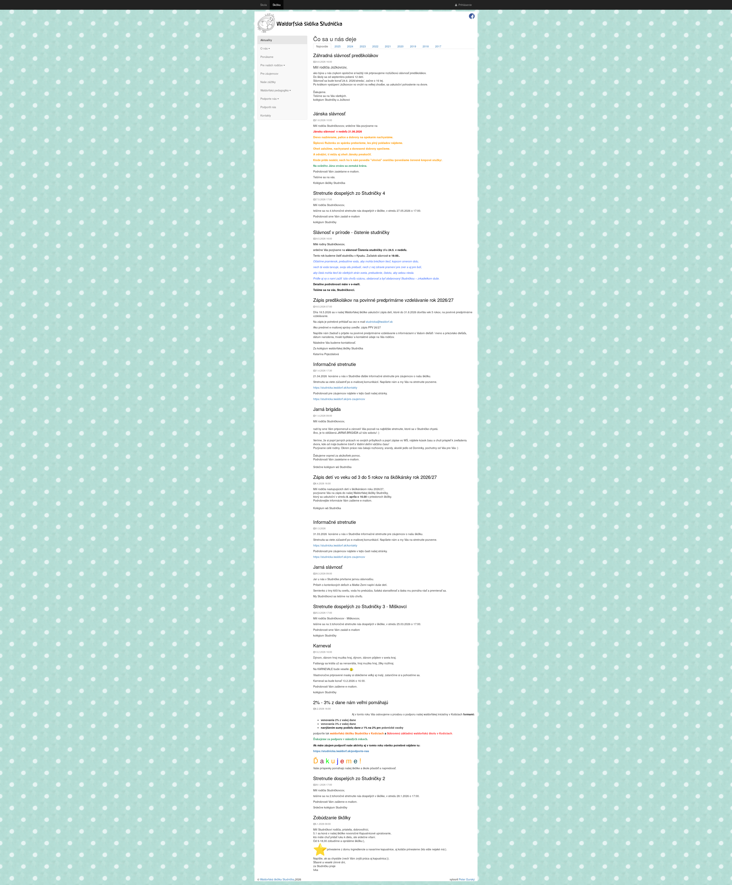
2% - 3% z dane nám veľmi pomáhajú (350, 702)
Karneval (322, 645)
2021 (388, 46)
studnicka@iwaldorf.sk (379, 321)
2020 (400, 46)
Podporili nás (268, 107)
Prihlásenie (465, 5)
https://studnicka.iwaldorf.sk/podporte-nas (341, 751)
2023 (363, 46)
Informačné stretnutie (334, 364)
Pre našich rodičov (271, 65)
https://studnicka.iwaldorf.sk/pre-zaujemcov (339, 399)
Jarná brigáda (327, 409)
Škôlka (277, 5)
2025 (338, 46)
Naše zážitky (268, 82)
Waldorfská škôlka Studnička (277, 879)
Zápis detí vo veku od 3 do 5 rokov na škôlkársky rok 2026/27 (375, 477)
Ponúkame (266, 57)
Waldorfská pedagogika (274, 90)
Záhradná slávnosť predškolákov (345, 55)
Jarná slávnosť (327, 566)
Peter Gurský (467, 879)
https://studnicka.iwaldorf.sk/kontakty (335, 387)
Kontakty (265, 115)
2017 (438, 46)
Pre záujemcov (269, 73)
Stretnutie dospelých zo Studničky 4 (349, 192)
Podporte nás (268, 99)
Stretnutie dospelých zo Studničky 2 (349, 778)
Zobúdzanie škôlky (332, 817)
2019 (413, 46)
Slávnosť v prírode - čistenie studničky (351, 232)
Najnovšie (322, 46)
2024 (350, 46)
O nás (264, 48)
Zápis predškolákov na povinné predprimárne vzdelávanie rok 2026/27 (383, 299)
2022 (375, 46)
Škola (263, 5)
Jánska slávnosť (329, 113)
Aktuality (266, 40)
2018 (426, 46)
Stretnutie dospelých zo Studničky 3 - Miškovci (360, 606)
